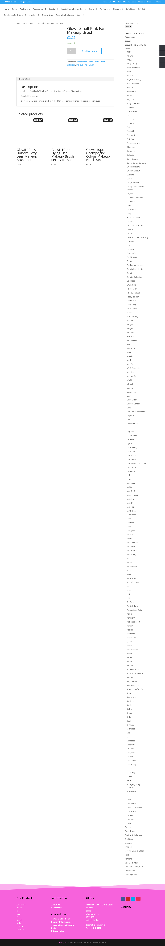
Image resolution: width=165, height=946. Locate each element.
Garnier (130, 261)
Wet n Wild (131, 803)
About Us (112, 2)
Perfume (104, 9)
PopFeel (130, 630)
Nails (127, 855)
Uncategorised (131, 874)
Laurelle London (133, 404)
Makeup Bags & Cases (134, 851)
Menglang (131, 530)
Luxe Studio (132, 467)
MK (128, 558)
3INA (129, 52)
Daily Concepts (133, 182)
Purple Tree (131, 637)
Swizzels (130, 748)
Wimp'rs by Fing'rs (134, 807)
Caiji (128, 127)
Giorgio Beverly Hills (135, 269)
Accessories (38, 9)
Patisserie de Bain (134, 610)
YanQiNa (130, 819)
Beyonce (130, 99)
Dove (129, 205)
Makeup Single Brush (85, 65)
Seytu (129, 693)
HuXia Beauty (132, 316)
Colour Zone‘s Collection (137, 163)
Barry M (130, 71)
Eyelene (130, 229)
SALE (79, 15)
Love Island (131, 459)
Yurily (129, 823)
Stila (128, 733)
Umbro (130, 776)
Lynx (129, 479)
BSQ (128, 115)
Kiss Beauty (132, 372)
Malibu (129, 487)
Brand (91, 9)
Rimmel (130, 665)
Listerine (130, 439)
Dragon (130, 213)
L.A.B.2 (129, 380)
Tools (14, 9)
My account (132, 2)
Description (24, 79)
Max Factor (131, 507)
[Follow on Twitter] (133, 899)
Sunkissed (131, 741)
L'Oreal (130, 384)
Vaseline (130, 780)
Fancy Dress (130, 831)
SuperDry (130, 745)
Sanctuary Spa (133, 685)
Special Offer (130, 870)
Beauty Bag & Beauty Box (72, 9)
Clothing (117, 9)
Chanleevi (131, 135)
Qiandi (129, 641)
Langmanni (131, 392)
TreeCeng (131, 772)
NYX (128, 598)
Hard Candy (131, 300)
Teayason (131, 752)
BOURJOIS (131, 107)
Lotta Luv (131, 451)
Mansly (130, 503)
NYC (128, 594)
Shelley (130, 705)
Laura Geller (132, 400)
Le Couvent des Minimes (137, 412)
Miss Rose (131, 546)
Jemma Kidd (132, 340)
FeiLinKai (130, 241)
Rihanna (130, 657)
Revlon (129, 653)
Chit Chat (130, 139)
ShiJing (129, 709)
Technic (130, 756)
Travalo (130, 768)
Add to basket (90, 51)
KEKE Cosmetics (133, 368)
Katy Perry (131, 364)
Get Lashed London (135, 265)
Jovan (129, 352)
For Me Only (132, 257)
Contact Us (122, 2)
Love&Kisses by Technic (137, 463)
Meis (129, 518)
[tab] (24, 79)
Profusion (131, 633)
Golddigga (131, 281)
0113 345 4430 (94, 928)
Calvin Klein (131, 131)
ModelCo (130, 562)
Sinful (129, 717)
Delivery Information (61, 922)
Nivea (129, 590)
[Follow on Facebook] (123, 899)
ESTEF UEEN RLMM (135, 225)
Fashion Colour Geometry (137, 237)
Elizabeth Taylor (133, 217)
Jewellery (33, 15)
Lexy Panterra (132, 423)
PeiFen (129, 614)
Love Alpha (131, 455)
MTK (129, 570)
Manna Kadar (132, 495)
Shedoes (130, 701)
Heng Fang (131, 304)
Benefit (130, 95)
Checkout (141, 2)
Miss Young (131, 554)
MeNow (130, 534)
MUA (129, 574)
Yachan (130, 815)
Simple (129, 713)
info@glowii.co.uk (96, 925)
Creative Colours (134, 171)
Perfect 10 (131, 618)
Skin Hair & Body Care (13, 15)
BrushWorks (132, 111)
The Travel (131, 760)
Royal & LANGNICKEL (136, 673)
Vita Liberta (131, 791)
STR (128, 737)
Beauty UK (131, 87)
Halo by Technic (133, 293)
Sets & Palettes (131, 863)
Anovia (129, 60)
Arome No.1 (132, 64)
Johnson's (131, 348)
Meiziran (130, 522)
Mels (129, 526)
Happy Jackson (133, 297)
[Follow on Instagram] (138, 899)
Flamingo (130, 249)
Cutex (129, 179)
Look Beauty (132, 447)
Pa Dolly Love (132, 606)
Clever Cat (131, 151)
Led (128, 419)
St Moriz (130, 725)
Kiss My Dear (132, 376)
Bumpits (130, 123)
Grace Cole (131, 285)
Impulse (130, 320)
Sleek (129, 721)
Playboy (130, 626)
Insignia (130, 324)
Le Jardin (130, 415)
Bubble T (130, 119)
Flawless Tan (132, 253)
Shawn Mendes (133, 697)
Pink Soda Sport (133, 622)
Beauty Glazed (133, 83)
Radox (129, 645)
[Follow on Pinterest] (128, 899)
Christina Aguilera (134, 143)
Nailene (130, 586)
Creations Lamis (133, 167)
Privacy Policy (57, 931)
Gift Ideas (130, 9)
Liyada (129, 443)
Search (128, 26)
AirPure (130, 56)
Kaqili (129, 360)
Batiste (130, 75)
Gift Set (141, 9)
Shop (149, 2)
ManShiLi (130, 499)
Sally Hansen (132, 681)
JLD (128, 344)
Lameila (130, 388)
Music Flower (132, 578)
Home (105, 2)
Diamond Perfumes (135, 197)
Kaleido (130, 356)
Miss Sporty (132, 550)
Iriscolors (130, 332)
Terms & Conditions (60, 919)
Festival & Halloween (65, 15)
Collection (131, 155)
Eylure (129, 233)
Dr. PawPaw (132, 209)
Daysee (130, 193)
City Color (131, 147)
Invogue (130, 328)
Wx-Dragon (131, 811)
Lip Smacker (132, 435)
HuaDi (129, 312)
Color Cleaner (132, 159)
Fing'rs (129, 245)
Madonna (131, 483)
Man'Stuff (131, 491)
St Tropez (131, 729)
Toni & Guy (131, 764)
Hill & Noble (132, 308)
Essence (130, 221)
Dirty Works (132, 201)
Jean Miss (131, 336)
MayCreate (131, 514)
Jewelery (128, 843)
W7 (128, 795)
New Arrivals (47, 15)
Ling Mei (130, 431)
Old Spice (130, 602)
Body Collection (133, 103)
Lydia (129, 475)
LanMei (130, 396)
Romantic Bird (133, 669)
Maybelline (131, 511)
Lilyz (128, 427)
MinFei (129, 538)
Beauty (52, 9)
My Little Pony (133, 582)
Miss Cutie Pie (132, 542)
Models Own (132, 566)
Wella (129, 799)
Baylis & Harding (134, 79)
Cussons (130, 175)
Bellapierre (131, 91)
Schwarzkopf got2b (135, 689)
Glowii (31, 23)
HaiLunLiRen (132, 289)
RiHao (129, 661)
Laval (129, 408)
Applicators (25, 9)
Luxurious (131, 471)
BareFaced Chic (133, 67)
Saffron (130, 677)
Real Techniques (133, 649)
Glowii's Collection (134, 277)
